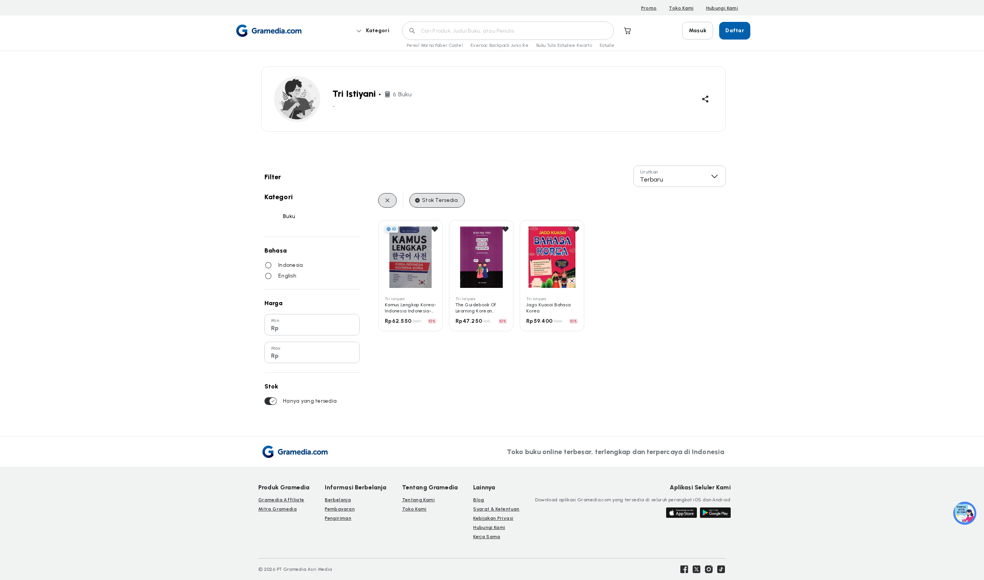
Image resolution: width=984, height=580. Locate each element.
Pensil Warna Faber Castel (435, 45)
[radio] (268, 265)
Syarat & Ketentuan (496, 509)
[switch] (270, 401)
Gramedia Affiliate (281, 499)
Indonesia (290, 265)
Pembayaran (340, 509)
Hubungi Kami (722, 8)
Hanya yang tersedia (310, 401)
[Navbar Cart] (627, 30)
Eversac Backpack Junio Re (499, 45)
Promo (649, 8)
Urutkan (649, 172)
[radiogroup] (312, 270)
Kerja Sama (486, 536)
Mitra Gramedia (277, 509)
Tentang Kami (418, 499)
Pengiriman (338, 518)
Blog (478, 499)
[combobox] (679, 176)
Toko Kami (681, 8)
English (287, 276)
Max (276, 348)
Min (275, 320)
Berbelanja (338, 499)
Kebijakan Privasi (493, 518)
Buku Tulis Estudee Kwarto (564, 45)
